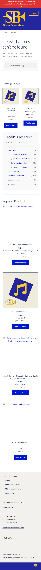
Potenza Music (8, 507)
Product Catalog (11, 476)
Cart (31, 564)
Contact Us (9, 493)
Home (6, 33)
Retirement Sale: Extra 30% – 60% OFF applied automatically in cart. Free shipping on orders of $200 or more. (20, 4)
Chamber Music (13, 171)
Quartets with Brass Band (20, 159)
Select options (20, 262)
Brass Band (12, 150)
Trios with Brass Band (19, 167)
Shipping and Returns (13, 489)
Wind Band (12, 184)
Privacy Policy (8, 557)
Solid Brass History (12, 484)
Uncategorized (13, 180)
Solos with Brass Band (19, 163)
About (7, 480)
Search (20, 566)
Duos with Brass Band (19, 154)
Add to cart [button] (10, 125)
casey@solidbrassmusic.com (13, 528)
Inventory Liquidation (16, 175)
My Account (7, 566)
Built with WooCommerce (24, 557)
